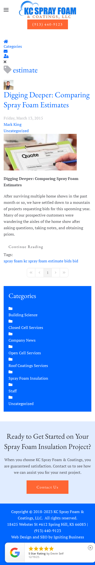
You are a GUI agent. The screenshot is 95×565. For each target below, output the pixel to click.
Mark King (12, 124)
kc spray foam (35, 261)
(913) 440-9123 (47, 24)
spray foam (13, 261)
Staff (13, 391)
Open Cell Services (25, 353)
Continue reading (26, 246)
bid (75, 261)
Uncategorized (16, 130)
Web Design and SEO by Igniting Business (47, 537)
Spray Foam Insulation (28, 378)
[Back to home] (47, 10)
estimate (55, 261)
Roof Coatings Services (28, 365)
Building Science (23, 314)
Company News (22, 340)
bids (68, 261)
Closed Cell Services (26, 327)
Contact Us (47, 487)
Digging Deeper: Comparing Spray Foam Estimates (47, 99)
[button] (6, 10)
